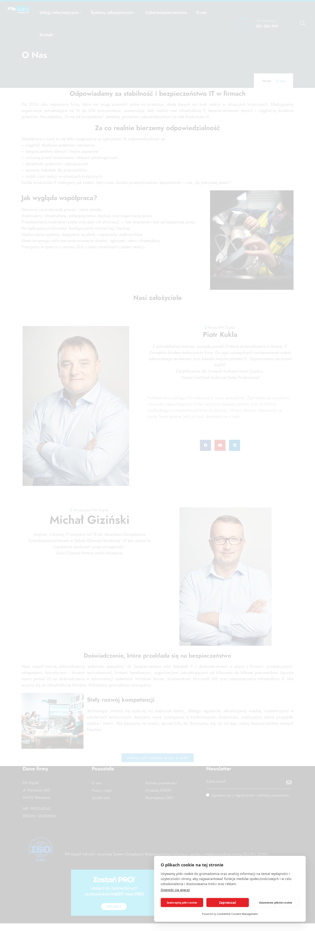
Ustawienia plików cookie (275, 902)
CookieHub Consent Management (237, 914)
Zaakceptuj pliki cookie (182, 902)
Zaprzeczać (227, 903)
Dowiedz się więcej (175, 890)
